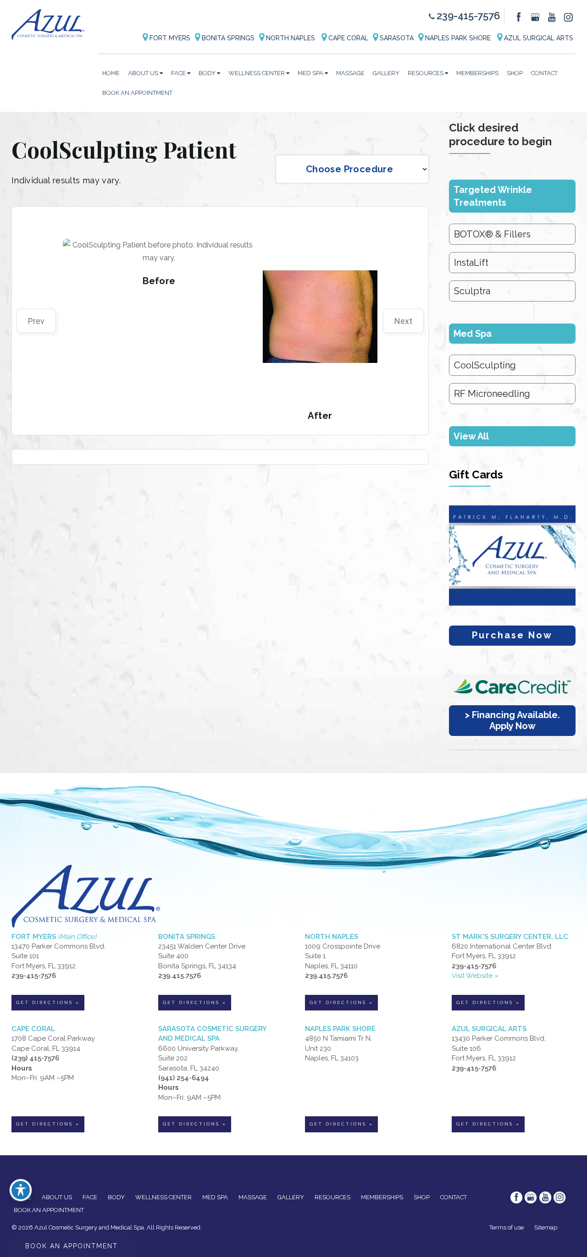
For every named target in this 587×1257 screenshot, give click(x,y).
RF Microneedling (492, 393)
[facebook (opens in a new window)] (519, 16)
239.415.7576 (179, 976)
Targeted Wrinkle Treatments (493, 196)
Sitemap (545, 1227)
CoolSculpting (485, 365)
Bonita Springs (227, 38)
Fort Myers (169, 38)
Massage (350, 73)
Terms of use (506, 1227)
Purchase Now (512, 635)
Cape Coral (347, 38)
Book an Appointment (137, 92)
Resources (425, 73)
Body (207, 73)
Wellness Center (256, 73)
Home (111, 73)
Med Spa (310, 73)
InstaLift (471, 262)
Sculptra (472, 290)
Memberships (477, 73)
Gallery (386, 73)
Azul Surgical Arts (537, 38)
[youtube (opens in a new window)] (552, 16)
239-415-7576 (468, 16)
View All (471, 436)
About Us (143, 73)
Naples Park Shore (458, 38)
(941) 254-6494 (183, 1078)
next (403, 321)
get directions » (48, 1002)
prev (36, 321)
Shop (515, 73)
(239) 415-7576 (35, 1058)
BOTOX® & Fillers (492, 234)
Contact (544, 73)
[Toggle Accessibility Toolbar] (21, 1190)
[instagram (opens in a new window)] (568, 16)
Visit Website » (475, 976)
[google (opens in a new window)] (536, 16)
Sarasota (396, 38)
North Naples (290, 38)
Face (178, 73)
